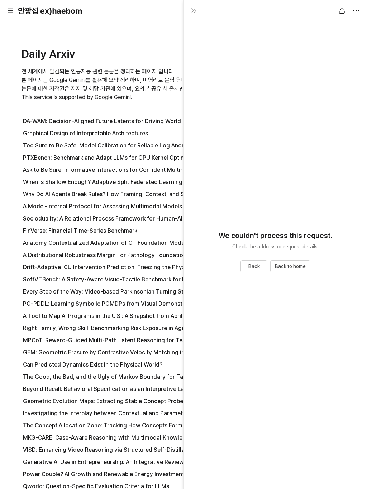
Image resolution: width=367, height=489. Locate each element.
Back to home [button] (290, 266)
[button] (10, 10)
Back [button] (254, 266)
